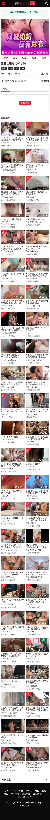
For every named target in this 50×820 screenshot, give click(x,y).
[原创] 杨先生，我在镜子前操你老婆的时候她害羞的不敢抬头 (12, 140)
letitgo (32, 467)
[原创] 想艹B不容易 (9, 681)
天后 (6, 496)
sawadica (8, 279)
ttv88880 (33, 170)
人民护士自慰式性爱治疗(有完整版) (12, 275)
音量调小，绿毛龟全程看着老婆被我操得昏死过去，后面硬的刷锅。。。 (12, 194)
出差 (3, 68)
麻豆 (37, 790)
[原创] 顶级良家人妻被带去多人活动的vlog (37, 682)
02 (17, 68)
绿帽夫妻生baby (11, 170)
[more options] (46, 779)
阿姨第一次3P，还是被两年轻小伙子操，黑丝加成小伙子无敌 (12, 384)
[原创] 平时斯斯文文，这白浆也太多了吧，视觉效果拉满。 (12, 248)
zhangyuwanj (35, 306)
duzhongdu (9, 197)
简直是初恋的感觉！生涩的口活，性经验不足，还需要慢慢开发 (37, 629)
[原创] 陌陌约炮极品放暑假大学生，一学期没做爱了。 (12, 465)
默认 (6, 57)
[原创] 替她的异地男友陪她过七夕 (12, 736)
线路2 (25, 57)
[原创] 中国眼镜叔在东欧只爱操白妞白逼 (37, 764)
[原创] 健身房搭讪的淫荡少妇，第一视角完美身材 (12, 573)
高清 (44, 57)
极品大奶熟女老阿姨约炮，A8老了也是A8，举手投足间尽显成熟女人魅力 (12, 411)
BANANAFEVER (11, 767)
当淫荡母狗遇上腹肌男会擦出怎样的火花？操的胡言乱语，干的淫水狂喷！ (37, 276)
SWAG (29, 790)
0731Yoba (9, 604)
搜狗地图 (15, 794)
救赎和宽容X (34, 740)
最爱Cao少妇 (10, 439)
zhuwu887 (33, 414)
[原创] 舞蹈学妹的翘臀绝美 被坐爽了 (37, 329)
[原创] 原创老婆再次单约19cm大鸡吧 (11, 492)
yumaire (8, 684)
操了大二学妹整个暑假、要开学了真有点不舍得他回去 (37, 709)
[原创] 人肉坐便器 (33, 464)
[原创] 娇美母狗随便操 (35, 219)
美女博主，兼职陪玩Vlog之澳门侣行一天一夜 (37, 655)
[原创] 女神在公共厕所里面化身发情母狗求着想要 (37, 438)
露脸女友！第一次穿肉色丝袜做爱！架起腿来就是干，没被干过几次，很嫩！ (12, 656)
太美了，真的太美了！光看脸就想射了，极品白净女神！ (12, 710)
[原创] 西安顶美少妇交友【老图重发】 (11, 220)
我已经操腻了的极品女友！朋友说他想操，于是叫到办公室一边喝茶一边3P (37, 520)
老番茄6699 (34, 251)
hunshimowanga (11, 550)
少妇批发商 (34, 279)
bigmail (7, 143)
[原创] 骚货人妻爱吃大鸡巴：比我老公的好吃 (11, 356)
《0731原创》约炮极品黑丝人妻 (12, 601)
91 (25, 3)
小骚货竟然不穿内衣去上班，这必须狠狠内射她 (36, 601)
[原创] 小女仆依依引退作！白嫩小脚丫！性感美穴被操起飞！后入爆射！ (37, 574)
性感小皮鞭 (9, 251)
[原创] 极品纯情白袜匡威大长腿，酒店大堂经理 (37, 247)
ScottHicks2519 (11, 713)
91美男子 (33, 523)
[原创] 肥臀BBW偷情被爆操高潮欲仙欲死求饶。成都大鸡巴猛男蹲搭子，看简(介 (12, 303)
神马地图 (37, 794)
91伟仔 (7, 81)
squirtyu (8, 740)
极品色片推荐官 (10, 333)
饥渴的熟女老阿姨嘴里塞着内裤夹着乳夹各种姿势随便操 (37, 493)
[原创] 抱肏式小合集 (9, 437)
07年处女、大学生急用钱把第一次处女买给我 (37, 166)
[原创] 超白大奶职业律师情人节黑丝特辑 (37, 736)
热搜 (21, 790)
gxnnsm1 (33, 197)
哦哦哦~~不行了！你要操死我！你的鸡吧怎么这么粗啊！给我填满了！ (37, 384)
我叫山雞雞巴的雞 (36, 577)
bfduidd (32, 143)
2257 (13, 790)
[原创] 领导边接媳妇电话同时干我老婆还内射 (12, 166)
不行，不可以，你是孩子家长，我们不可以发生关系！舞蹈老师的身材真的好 (37, 411)
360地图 (26, 794)
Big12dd (8, 521)
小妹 (22, 68)
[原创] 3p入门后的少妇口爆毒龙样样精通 (12, 628)
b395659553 (10, 224)
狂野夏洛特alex (35, 222)
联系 (29, 797)
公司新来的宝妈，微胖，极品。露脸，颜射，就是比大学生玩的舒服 (37, 140)
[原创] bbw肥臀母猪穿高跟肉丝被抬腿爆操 (37, 302)
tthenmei (33, 659)
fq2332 (8, 414)
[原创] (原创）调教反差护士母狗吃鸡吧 (37, 193)
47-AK (7, 632)
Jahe (31, 333)
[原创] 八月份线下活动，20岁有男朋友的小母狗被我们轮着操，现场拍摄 (12, 330)
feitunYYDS (9, 306)
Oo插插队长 (34, 496)
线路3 (34, 57)
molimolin (33, 387)
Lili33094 (33, 441)
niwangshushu (10, 360)
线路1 (15, 57)
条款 (6, 790)
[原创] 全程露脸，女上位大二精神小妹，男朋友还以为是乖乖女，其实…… (37, 547)
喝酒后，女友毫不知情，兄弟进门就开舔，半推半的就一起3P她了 (37, 357)
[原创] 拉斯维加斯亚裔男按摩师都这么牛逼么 (12, 764)
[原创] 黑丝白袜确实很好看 (12, 518)
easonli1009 (9, 387)
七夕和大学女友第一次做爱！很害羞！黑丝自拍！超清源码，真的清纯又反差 (12, 547)
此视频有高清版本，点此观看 (24, 12)
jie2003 (32, 713)
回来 (10, 68)
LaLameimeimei (35, 360)
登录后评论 (25, 103)
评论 (5, 88)
